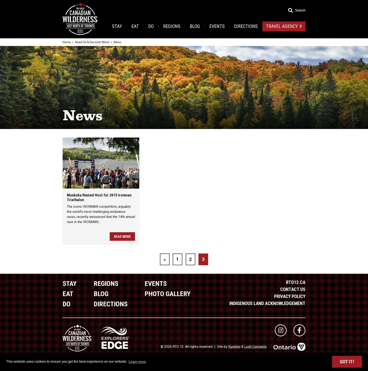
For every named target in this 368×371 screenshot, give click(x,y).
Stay (117, 26)
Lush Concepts (255, 347)
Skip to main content (85, 10)
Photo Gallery (168, 294)
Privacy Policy (289, 296)
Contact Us (292, 289)
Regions (171, 26)
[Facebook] (299, 330)
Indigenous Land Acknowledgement (267, 303)
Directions (246, 26)
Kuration (234, 347)
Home (67, 42)
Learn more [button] (137, 362)
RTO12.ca (295, 282)
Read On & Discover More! (92, 42)
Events (217, 26)
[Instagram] (281, 330)
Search (300, 10)
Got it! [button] (347, 361)
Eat (135, 26)
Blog (195, 26)
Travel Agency (282, 26)
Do (151, 26)
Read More (122, 237)
